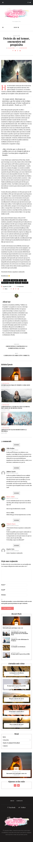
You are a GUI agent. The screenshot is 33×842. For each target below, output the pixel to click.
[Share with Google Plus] (17, 50)
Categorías (6, 740)
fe (25, 280)
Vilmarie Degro (10, 524)
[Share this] (13, 50)
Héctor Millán (10, 497)
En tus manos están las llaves (16, 711)
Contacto (5, 746)
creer (21, 280)
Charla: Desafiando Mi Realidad (11, 743)
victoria (25, 282)
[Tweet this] (15, 50)
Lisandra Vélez (11, 48)
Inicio (4, 737)
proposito (5, 282)
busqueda (7, 280)
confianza (14, 280)
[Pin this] (20, 50)
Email (3, 590)
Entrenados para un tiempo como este (15, 385)
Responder (16, 444)
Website (3, 595)
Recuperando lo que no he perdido (20, 654)
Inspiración (23, 48)
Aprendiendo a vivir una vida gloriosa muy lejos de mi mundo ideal (15, 407)
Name (3, 585)
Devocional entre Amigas (16, 700)
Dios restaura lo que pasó (16, 724)
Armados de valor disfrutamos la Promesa (14, 430)
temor (12, 282)
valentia (18, 282)
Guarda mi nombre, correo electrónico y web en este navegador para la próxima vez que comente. (16, 602)
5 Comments (20, 286)
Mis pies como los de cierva (16, 698)
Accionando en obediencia (18, 646)
